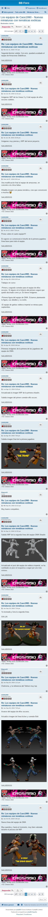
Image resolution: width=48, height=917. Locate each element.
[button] (16, 31)
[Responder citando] (40, 38)
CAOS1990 (4, 36)
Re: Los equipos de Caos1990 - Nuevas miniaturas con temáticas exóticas (21, 45)
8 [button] (39, 31)
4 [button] (31, 31)
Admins (11, 23)
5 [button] (34, 31)
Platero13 (4, 492)
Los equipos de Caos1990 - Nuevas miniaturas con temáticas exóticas (22, 19)
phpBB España (32, 912)
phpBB (18, 909)
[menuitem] (7, 8)
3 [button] (28, 31)
